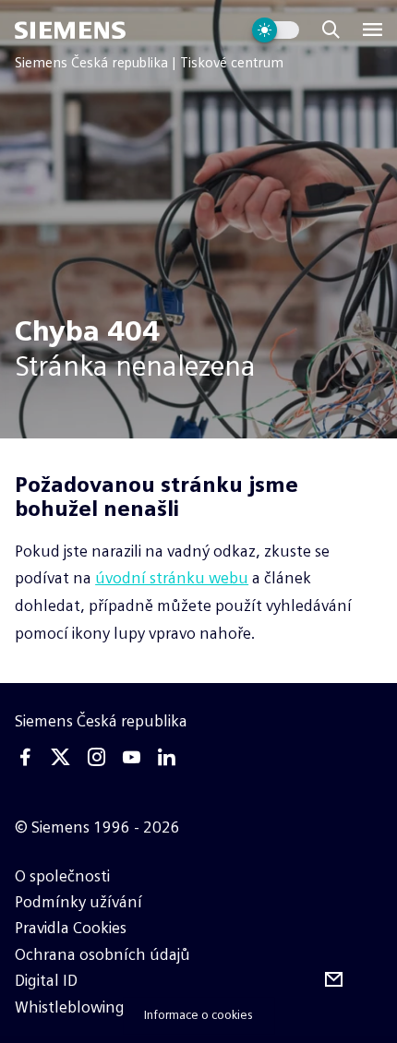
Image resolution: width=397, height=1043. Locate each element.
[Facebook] (25, 757)
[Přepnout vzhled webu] (275, 30)
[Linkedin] (166, 757)
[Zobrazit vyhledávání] (331, 30)
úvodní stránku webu (171, 578)
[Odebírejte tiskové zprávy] (333, 979)
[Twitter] (60, 757)
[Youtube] (131, 757)
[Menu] (372, 30)
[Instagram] (96, 757)
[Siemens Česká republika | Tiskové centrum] (70, 30)
